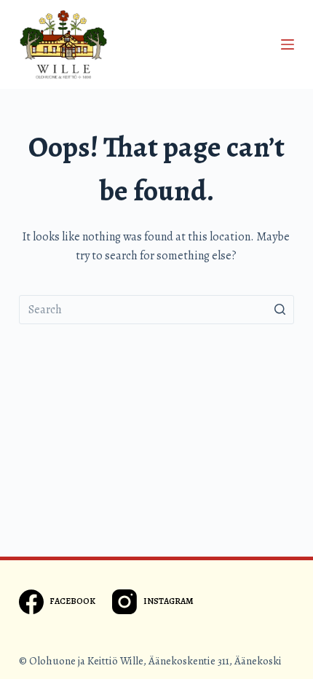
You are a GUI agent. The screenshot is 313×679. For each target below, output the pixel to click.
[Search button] (279, 309)
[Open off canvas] (287, 44)
